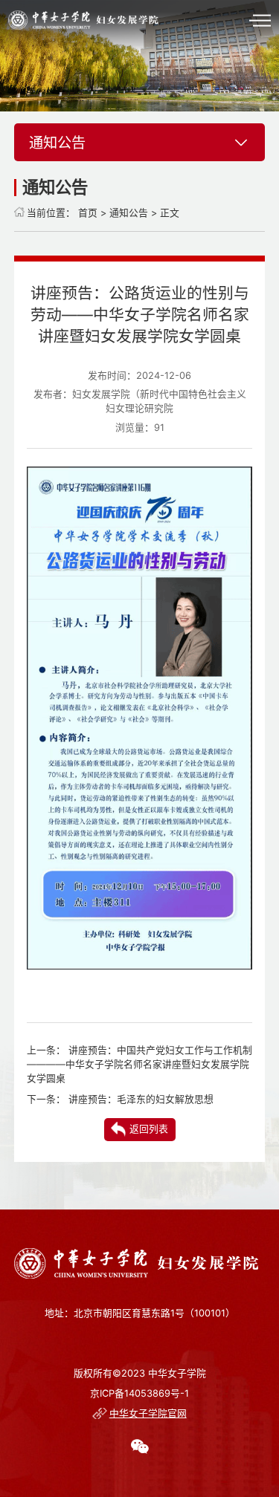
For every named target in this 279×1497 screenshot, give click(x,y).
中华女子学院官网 (147, 1413)
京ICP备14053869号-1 (139, 1393)
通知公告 (128, 212)
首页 (87, 212)
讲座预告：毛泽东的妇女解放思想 (141, 1099)
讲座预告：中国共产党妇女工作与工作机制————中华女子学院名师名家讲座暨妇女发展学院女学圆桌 (139, 1064)
